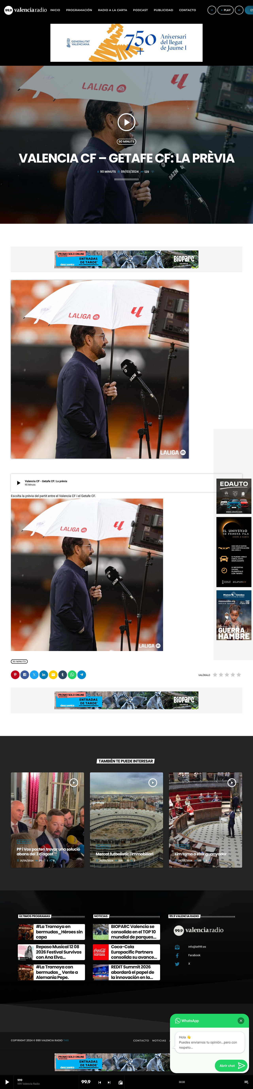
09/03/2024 (128, 172)
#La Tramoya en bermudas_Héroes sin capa (59, 931)
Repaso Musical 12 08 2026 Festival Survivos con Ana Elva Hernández (58, 954)
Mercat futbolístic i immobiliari (124, 854)
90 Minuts (126, 142)
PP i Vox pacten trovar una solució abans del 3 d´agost (48, 851)
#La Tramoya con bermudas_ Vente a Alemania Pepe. (57, 972)
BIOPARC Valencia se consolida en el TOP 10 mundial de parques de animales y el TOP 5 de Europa (134, 937)
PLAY (225, 10)
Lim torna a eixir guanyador (201, 854)
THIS (66, 1040)
